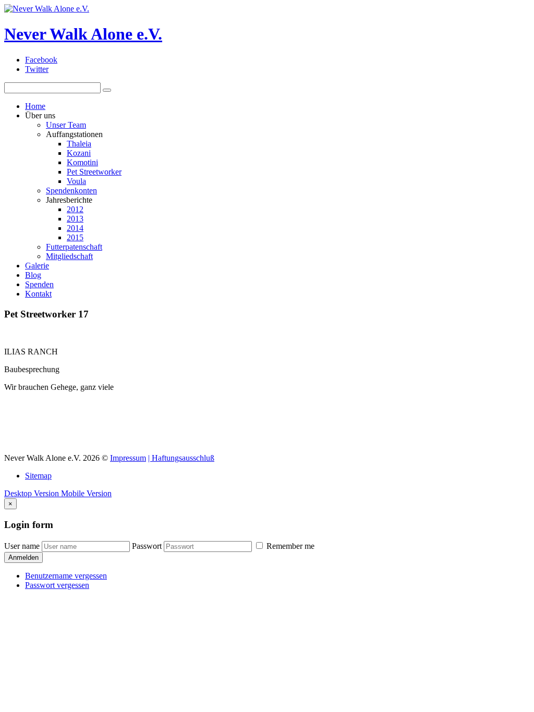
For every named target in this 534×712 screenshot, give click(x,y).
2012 (75, 209)
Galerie (37, 265)
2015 (75, 237)
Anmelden (23, 557)
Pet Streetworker (94, 171)
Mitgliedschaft (69, 256)
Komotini (82, 162)
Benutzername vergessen (66, 575)
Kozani (79, 153)
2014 (75, 228)
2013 (75, 218)
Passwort (147, 546)
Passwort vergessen (57, 585)
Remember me (289, 546)
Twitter (36, 69)
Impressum (128, 457)
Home (35, 106)
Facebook (41, 59)
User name (22, 546)
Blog (33, 275)
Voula (76, 181)
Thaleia (79, 143)
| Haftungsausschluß (181, 457)
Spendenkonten (71, 190)
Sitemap (38, 475)
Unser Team (66, 124)
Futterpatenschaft (74, 246)
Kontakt (38, 293)
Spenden (39, 284)
